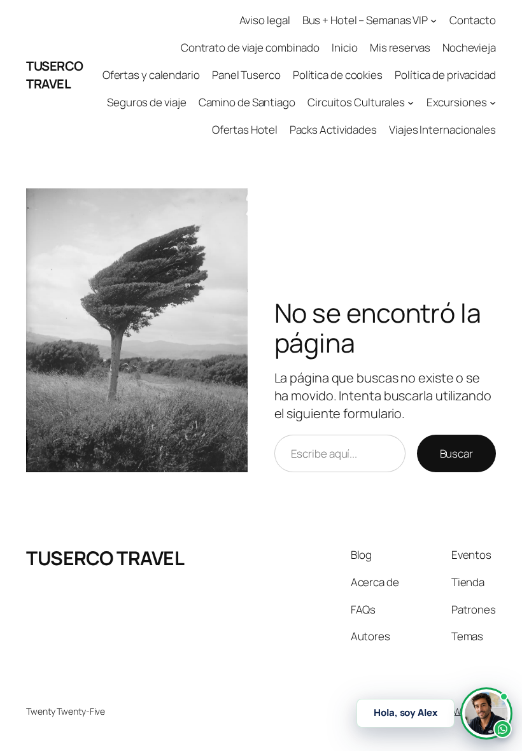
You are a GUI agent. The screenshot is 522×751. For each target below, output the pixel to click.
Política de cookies (338, 74)
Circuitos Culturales (356, 102)
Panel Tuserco (246, 74)
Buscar (456, 453)
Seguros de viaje (146, 102)
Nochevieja (469, 47)
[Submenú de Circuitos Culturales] (410, 102)
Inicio (344, 47)
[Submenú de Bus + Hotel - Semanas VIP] (433, 20)
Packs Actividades (333, 129)
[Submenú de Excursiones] (493, 102)
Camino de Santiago (247, 102)
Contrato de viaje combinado (250, 47)
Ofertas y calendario (151, 74)
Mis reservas (400, 47)
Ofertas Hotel (245, 129)
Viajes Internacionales (442, 129)
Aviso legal (264, 20)
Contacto (472, 20)
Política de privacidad (445, 74)
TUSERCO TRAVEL (54, 74)
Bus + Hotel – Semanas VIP (365, 20)
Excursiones (457, 102)
